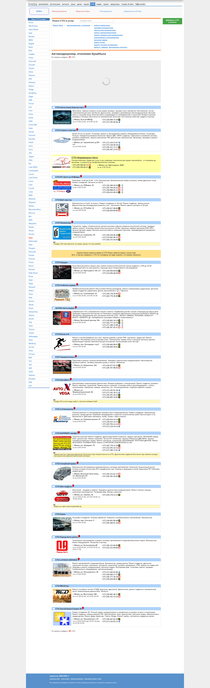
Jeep (30, 160)
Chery (31, 58)
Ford (30, 111)
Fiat (30, 107)
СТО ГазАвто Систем (65, 130)
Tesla (31, 326)
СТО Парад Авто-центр (66, 537)
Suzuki (31, 319)
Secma (31, 301)
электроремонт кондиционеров (106, 37)
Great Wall (33, 125)
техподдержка (65, 679)
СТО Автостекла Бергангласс (69, 107)
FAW (30, 100)
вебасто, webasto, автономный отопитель (110, 47)
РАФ (30, 382)
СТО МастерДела (63, 487)
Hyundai (32, 139)
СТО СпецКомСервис (65, 464)
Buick (31, 47)
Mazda (31, 206)
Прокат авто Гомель (83, 11)
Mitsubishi (32, 223)
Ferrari (31, 104)
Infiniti (31, 142)
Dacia (31, 72)
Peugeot (32, 248)
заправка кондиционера (103, 28)
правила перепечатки (77, 679)
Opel (30, 245)
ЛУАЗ (31, 372)
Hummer (32, 135)
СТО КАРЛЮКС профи (66, 433)
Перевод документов (59, 11)
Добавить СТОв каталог (172, 21)
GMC (31, 121)
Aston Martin (33, 29)
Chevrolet (32, 61)
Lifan (30, 185)
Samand (32, 287)
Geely (31, 118)
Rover (31, 276)
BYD (30, 51)
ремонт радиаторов (102, 25)
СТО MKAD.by (62, 586)
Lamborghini (33, 171)
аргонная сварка (100, 40)
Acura (31, 22)
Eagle (31, 96)
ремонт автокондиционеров (105, 33)
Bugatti (31, 44)
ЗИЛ (30, 368)
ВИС (30, 358)
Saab (31, 280)
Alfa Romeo (33, 26)
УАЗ (30, 386)
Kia (30, 163)
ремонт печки (99, 42)
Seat (30, 298)
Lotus (31, 192)
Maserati (32, 199)
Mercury (32, 213)
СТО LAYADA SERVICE (66, 560)
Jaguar (31, 156)
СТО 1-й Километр (64, 409)
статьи (99, 679)
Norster (31, 234)
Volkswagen (33, 336)
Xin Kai (31, 347)
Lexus (31, 181)
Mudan (31, 227)
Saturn (31, 291)
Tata (30, 322)
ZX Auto (32, 354)
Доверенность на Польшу (133, 11)
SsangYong (33, 312)
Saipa (31, 283)
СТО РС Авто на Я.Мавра (67, 177)
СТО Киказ (60, 514)
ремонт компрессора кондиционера (108, 35)
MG (30, 216)
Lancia (31, 174)
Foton (31, 114)
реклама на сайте (55, 679)
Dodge (31, 89)
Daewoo (32, 75)
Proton (31, 262)
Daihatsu (32, 82)
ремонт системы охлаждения (105, 45)
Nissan (31, 231)
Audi (30, 33)
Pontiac (31, 255)
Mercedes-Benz (35, 209)
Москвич (32, 379)
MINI (30, 220)
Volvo (31, 340)
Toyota (31, 333)
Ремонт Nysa (58, 25)
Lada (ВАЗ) (33, 167)
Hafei (31, 128)
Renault (32, 269)
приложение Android (90, 679)
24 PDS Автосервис (64, 308)
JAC (30, 153)
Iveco (31, 149)
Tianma (31, 329)
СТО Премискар (63, 223)
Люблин (32, 375)
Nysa (31, 238)
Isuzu (31, 146)
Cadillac (32, 54)
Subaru (31, 315)
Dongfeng (32, 93)
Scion (31, 294)
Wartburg (32, 343)
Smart (31, 308)
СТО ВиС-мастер (63, 200)
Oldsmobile (33, 241)
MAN (30, 195)
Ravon (31, 266)
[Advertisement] (172, 62)
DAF (30, 79)
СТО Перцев (61, 262)
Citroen (31, 68)
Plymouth (32, 252)
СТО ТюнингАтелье (64, 357)
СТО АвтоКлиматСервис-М (68, 609)
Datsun (31, 86)
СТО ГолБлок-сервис (65, 285)
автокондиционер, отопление (78, 25)
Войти (39, 11)
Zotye (31, 350)
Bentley (31, 36)
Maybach (32, 202)
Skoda (31, 305)
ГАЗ (30, 361)
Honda (31, 132)
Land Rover (33, 178)
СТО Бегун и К (62, 334)
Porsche (32, 259)
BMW (31, 40)
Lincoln (31, 188)
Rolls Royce (33, 273)
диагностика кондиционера (105, 30)
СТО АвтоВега (62, 380)
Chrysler (32, 65)
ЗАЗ (30, 365)
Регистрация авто (106, 11)
